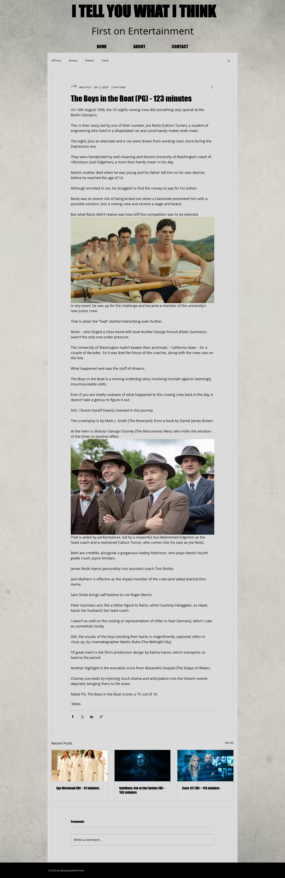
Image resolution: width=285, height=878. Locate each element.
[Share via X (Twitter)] (82, 717)
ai (160, 30)
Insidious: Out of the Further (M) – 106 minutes (142, 790)
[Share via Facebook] (72, 717)
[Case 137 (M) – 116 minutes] (205, 765)
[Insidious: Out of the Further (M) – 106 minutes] (143, 765)
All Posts (56, 60)
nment (179, 30)
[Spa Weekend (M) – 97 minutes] (80, 765)
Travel (105, 60)
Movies (73, 60)
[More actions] (212, 87)
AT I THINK (185, 10)
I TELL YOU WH (112, 10)
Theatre (89, 60)
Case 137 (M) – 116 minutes (200, 788)
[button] (229, 60)
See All (229, 742)
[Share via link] (101, 717)
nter (142, 30)
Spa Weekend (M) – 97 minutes (77, 788)
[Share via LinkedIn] (91, 717)
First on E (112, 30)
